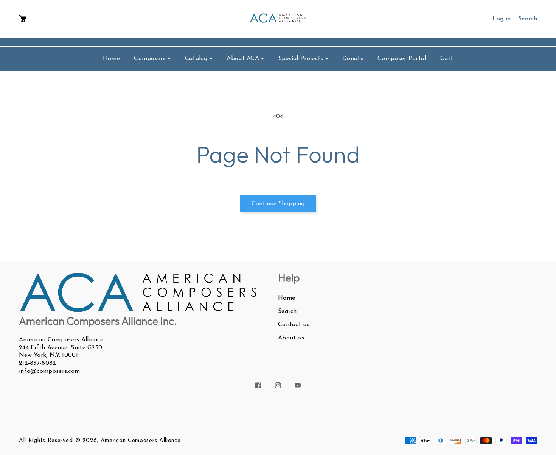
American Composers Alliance (141, 441)
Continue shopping (278, 204)
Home (286, 298)
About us (291, 338)
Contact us (293, 325)
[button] (22, 19)
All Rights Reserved (46, 441)
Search (287, 311)
